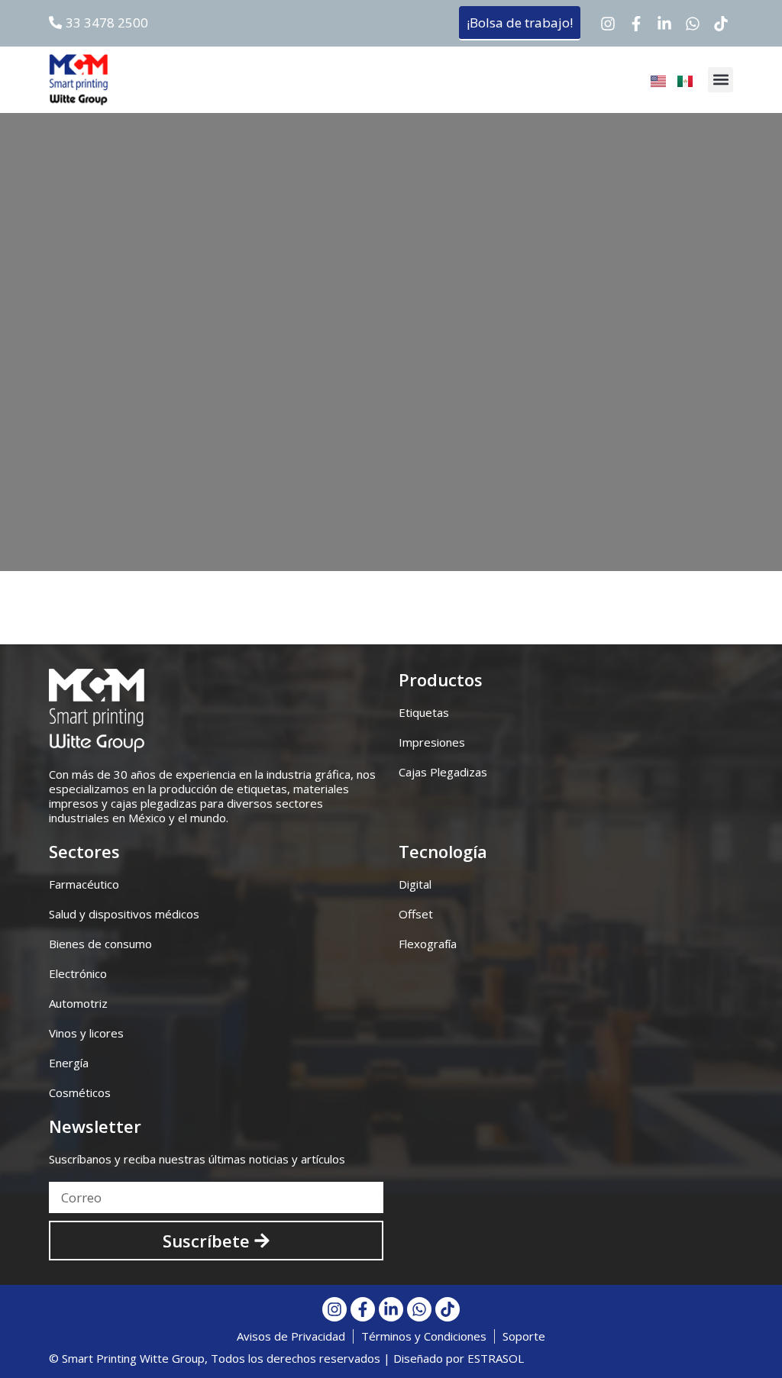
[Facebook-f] (636, 23)
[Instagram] (608, 23)
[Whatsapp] (692, 23)
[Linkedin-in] (664, 23)
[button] (720, 79)
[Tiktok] (721, 23)
